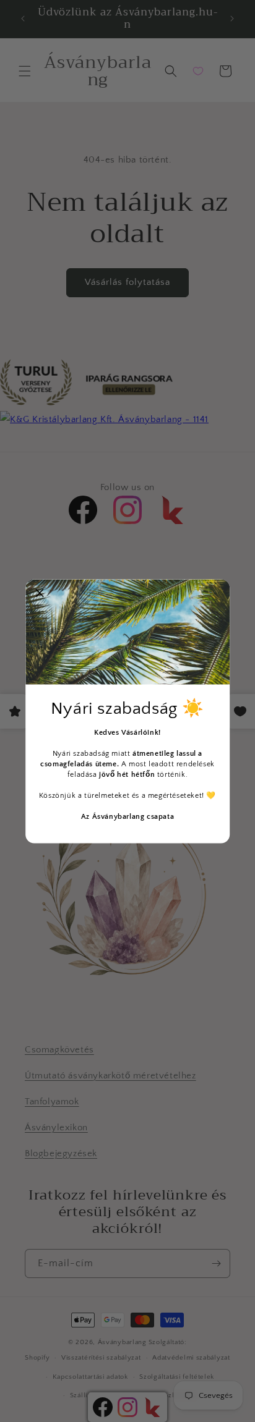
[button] (40, 593)
